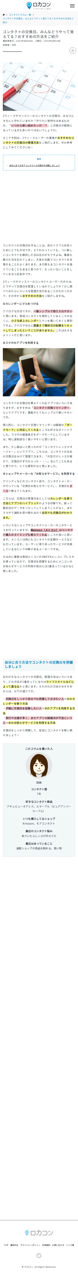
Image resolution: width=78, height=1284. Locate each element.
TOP (6, 1245)
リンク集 (70, 1245)
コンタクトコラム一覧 (20, 14)
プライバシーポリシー (30, 1245)
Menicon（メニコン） (45, 530)
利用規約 (46, 1245)
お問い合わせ (58, 1245)
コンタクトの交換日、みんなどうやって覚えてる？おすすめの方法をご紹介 (38, 20)
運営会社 (14, 1245)
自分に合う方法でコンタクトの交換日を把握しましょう (34, 165)
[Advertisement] (39, 207)
